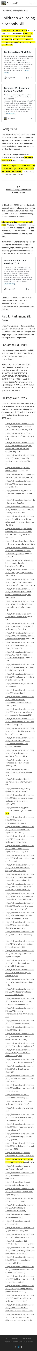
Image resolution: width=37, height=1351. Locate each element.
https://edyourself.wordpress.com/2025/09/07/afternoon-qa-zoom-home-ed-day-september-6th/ (19, 887)
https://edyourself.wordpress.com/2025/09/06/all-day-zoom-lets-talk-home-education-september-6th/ (19, 896)
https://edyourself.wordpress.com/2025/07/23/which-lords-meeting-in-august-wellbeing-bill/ (19, 944)
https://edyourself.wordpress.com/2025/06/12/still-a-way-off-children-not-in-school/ (19, 1078)
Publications (6, 359)
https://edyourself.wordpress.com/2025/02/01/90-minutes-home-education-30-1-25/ (19, 1260)
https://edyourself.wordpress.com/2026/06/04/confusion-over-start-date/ (19, 484)
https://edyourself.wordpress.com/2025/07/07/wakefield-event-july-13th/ (19, 982)
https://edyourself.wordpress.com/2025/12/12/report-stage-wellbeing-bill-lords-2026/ (19, 839)
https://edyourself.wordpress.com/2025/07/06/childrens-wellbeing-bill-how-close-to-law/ (19, 992)
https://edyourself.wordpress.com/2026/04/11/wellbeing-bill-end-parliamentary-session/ (19, 551)
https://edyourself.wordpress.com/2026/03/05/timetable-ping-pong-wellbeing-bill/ (19, 626)
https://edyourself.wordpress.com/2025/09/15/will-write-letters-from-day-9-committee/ (19, 858)
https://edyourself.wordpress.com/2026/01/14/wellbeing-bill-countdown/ (19, 753)
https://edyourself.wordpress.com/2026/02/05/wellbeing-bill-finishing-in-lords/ (19, 677)
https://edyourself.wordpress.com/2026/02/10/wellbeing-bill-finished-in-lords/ (19, 667)
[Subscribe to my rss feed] (15, 1347)
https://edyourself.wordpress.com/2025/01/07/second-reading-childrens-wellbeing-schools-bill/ (19, 1317)
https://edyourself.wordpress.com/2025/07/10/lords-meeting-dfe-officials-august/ (19, 973)
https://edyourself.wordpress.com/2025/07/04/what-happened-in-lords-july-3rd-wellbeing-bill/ (19, 1001)
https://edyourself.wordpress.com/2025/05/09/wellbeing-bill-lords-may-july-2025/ (19, 1136)
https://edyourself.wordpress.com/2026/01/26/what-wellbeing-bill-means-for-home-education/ (19, 446)
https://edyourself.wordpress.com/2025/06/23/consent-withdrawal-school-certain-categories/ (19, 1037)
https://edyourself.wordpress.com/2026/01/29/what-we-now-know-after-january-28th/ (19, 712)
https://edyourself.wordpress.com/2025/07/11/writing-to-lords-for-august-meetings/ (19, 954)
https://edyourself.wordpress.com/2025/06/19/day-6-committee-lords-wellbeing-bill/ (19, 1053)
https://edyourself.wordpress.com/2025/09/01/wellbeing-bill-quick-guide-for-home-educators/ (19, 915)
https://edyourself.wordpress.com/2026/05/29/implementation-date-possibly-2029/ (19, 509)
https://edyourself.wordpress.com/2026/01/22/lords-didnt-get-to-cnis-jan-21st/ (20, 731)
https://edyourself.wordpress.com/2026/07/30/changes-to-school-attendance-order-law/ (19, 427)
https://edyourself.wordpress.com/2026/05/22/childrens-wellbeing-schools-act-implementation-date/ (19, 519)
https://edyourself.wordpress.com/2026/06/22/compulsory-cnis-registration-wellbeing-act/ (19, 458)
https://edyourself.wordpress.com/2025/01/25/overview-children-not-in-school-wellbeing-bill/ (19, 1269)
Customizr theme (28, 1341)
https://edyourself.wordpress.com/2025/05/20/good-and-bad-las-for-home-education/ (19, 1127)
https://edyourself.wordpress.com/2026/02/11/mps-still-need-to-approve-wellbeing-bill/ (19, 655)
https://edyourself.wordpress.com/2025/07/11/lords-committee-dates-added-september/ (19, 963)
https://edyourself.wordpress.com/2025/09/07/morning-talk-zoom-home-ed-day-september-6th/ (19, 877)
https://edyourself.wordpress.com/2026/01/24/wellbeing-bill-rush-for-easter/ (19, 722)
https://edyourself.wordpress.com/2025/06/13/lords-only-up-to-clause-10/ (19, 1069)
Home (3, 11)
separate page (7, 385)
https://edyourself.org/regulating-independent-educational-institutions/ (19, 563)
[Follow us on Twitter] (19, 1347)
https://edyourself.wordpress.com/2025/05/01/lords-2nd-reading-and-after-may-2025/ (19, 1146)
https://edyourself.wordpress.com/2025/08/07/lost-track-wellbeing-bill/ (19, 934)
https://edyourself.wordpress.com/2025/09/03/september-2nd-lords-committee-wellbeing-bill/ (19, 906)
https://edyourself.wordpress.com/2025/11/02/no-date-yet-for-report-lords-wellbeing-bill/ (19, 848)
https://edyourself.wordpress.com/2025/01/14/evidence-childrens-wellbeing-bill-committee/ (19, 1298)
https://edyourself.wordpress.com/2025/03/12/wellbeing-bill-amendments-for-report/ (19, 1208)
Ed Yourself (14, 1339)
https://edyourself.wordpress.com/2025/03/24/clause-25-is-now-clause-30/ (19, 1175)
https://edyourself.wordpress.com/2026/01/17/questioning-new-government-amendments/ (19, 741)
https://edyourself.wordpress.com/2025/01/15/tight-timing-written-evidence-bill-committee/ (19, 1288)
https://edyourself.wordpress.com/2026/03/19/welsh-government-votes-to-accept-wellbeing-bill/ (19, 592)
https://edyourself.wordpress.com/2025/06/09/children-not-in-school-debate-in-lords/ (19, 1088)
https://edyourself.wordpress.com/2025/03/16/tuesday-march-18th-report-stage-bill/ (19, 1191)
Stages (20, 356)
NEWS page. (6, 418)
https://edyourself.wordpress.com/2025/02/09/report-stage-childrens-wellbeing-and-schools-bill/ (20, 1250)
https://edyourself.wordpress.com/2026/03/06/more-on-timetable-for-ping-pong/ (19, 582)
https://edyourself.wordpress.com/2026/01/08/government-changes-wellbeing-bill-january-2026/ (19, 798)
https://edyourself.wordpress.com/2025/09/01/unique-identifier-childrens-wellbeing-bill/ (19, 925)
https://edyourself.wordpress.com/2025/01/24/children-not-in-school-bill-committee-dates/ (19, 1279)
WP (11, 1341)
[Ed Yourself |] (3, 3)
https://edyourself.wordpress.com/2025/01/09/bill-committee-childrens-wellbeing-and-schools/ (19, 1308)
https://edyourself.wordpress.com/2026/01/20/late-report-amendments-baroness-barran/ (19, 700)
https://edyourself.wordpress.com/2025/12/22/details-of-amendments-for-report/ (19, 820)
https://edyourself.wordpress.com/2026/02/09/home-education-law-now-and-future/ (19, 604)
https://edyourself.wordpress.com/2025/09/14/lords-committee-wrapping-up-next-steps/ (19, 868)
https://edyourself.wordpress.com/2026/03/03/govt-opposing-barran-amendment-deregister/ (19, 636)
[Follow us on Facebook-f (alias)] (21, 1347)
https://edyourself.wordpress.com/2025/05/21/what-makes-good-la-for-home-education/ (19, 1117)
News (14, 356)
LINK (23, 367)
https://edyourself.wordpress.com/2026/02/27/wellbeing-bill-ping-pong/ (19, 645)
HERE (24, 160)
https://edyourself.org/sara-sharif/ (19, 683)
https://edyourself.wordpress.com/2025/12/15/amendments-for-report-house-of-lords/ (19, 829)
